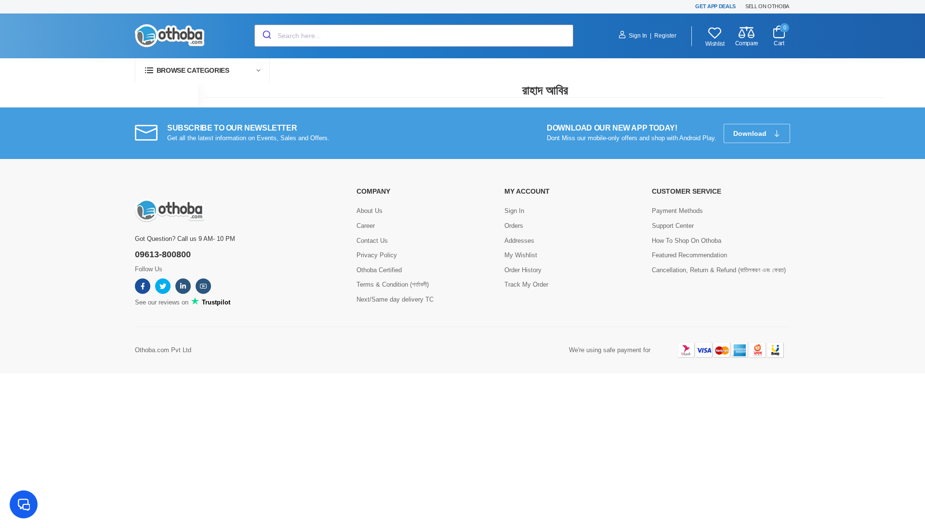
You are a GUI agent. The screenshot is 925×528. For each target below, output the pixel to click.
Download (750, 133)
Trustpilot (215, 302)
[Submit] (266, 35)
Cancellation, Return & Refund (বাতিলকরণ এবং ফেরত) (719, 270)
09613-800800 (163, 254)
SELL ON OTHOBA (767, 6)
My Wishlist (520, 255)
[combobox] (413, 36)
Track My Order (526, 284)
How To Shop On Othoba (686, 240)
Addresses (519, 240)
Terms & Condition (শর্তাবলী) (393, 284)
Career (366, 225)
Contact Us (372, 240)
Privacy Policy (377, 255)
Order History (523, 270)
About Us (370, 210)
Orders (513, 225)
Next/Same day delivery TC (395, 299)
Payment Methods (677, 210)
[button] (202, 70)
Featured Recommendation (689, 255)
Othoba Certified (379, 270)
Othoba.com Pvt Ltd (163, 350)
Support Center (673, 225)
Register (665, 35)
